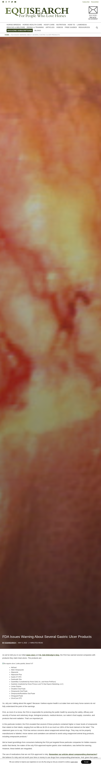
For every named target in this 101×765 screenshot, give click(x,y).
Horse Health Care (32, 25)
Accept (86, 762)
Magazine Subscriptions (19, 30)
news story (31, 655)
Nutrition (61, 25)
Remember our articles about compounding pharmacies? (73, 754)
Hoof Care (49, 25)
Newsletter (95, 2)
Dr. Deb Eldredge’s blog (49, 655)
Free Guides (71, 27)
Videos (59, 27)
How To (71, 25)
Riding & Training (35, 27)
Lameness (82, 25)
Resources (84, 27)
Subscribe (86, 2)
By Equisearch (9, 643)
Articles (50, 27)
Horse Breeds (14, 25)
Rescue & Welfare (16, 27)
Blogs (38, 30)
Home (7, 35)
